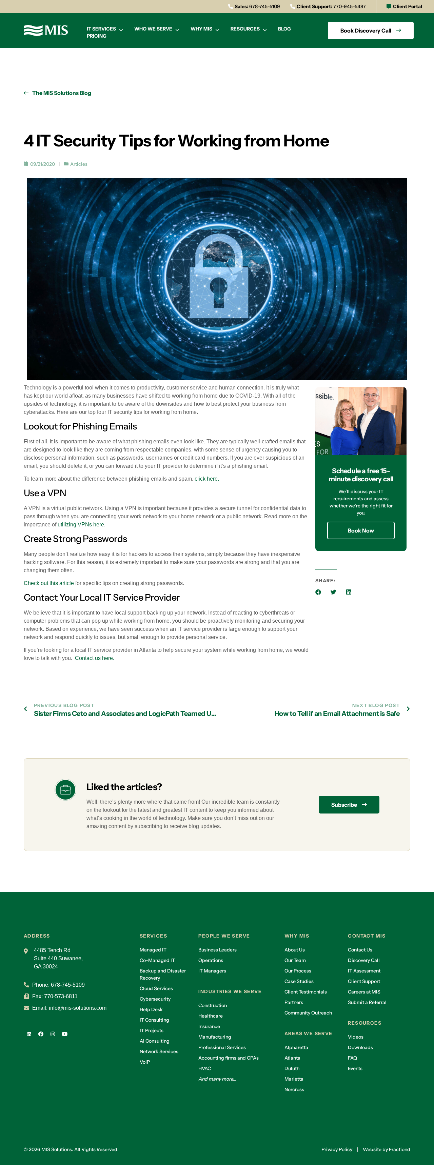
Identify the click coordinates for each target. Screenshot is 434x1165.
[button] (318, 592)
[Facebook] (41, 1034)
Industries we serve (230, 991)
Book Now (361, 530)
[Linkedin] (29, 1034)
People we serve (224, 936)
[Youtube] (64, 1034)
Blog (284, 29)
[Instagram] (52, 1034)
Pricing (96, 36)
